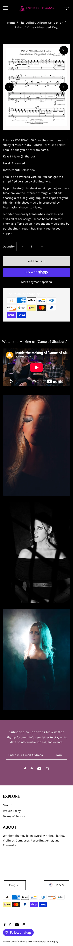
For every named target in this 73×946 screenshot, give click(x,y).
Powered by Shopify (47, 941)
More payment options (36, 282)
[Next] (63, 87)
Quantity (9, 246)
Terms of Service (14, 816)
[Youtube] (39, 769)
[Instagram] (47, 769)
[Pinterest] (32, 769)
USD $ (59, 885)
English (15, 885)
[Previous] (9, 87)
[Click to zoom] (63, 50)
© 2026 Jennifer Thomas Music (19, 941)
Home (11, 22)
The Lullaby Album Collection (41, 22)
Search (7, 805)
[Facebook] (25, 769)
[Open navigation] (8, 8)
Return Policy (12, 811)
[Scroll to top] (64, 935)
